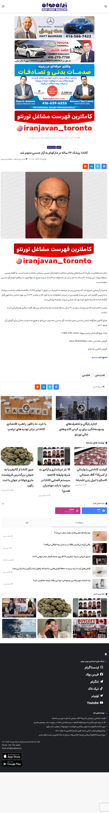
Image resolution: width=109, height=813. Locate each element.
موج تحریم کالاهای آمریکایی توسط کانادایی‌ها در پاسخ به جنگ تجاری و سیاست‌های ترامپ (72, 734)
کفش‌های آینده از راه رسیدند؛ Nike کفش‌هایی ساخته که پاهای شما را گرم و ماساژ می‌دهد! (51, 568)
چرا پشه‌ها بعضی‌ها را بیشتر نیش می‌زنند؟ (72, 532)
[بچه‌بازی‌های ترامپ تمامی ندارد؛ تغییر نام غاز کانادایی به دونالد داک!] (19, 608)
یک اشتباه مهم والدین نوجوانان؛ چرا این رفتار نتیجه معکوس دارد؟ (61, 580)
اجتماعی (99, 375)
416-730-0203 (14, 745)
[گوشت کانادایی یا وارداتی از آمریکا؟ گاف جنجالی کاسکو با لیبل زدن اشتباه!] (90, 456)
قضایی (85, 375)
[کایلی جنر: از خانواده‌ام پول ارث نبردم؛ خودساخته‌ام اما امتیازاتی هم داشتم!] (54, 628)
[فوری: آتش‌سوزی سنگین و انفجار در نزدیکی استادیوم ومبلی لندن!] (19, 628)
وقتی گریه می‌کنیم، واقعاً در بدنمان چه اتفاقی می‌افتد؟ (66, 544)
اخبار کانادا (51, 147)
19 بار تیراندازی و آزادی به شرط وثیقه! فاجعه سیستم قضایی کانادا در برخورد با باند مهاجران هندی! (54, 480)
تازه (27, 522)
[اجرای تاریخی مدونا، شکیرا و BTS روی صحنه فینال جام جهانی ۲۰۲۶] (99, 560)
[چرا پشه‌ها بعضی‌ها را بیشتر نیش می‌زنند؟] (99, 536)
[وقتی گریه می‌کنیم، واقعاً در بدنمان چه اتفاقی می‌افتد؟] (99, 548)
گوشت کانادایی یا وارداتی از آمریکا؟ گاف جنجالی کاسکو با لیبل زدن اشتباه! (91, 475)
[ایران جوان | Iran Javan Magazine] (54, 6)
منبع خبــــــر (99, 357)
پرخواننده (79, 522)
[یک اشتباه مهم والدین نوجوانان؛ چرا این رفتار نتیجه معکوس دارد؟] (99, 584)
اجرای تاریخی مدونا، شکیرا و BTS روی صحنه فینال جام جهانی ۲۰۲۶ (61, 556)
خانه (76, 137)
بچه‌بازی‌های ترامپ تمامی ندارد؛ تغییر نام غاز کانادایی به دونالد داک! (80, 730)
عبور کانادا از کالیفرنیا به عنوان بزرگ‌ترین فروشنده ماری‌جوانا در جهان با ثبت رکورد (17, 477)
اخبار (71, 137)
